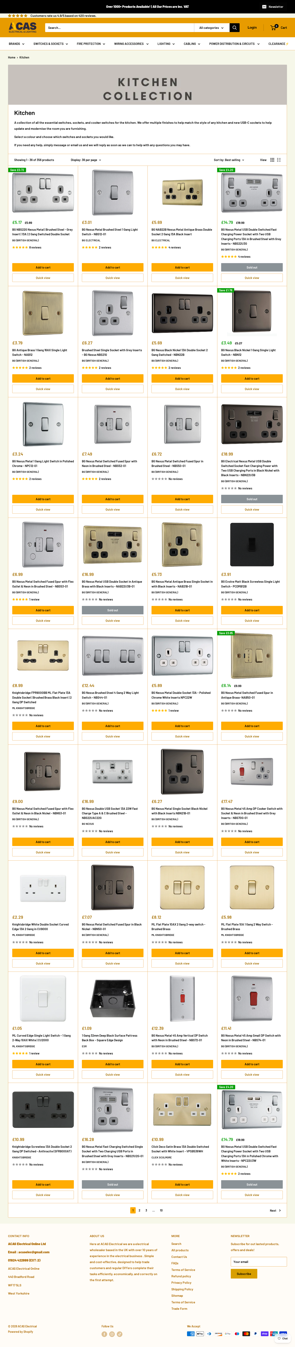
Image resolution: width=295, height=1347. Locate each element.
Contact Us (179, 1256)
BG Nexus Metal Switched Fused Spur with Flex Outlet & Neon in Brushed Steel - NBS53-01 (43, 584)
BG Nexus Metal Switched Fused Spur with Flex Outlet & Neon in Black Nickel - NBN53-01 (43, 811)
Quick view (43, 278)
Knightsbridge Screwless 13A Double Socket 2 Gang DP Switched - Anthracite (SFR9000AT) (42, 1149)
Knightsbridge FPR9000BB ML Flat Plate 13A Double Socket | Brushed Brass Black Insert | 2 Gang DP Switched (42, 697)
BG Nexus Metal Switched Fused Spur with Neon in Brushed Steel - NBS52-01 (109, 463)
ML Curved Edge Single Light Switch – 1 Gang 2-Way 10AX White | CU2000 (41, 1038)
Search (176, 1243)
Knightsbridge (21, 1157)
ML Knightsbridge (23, 708)
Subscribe (244, 1274)
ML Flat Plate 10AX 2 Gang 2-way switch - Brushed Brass (178, 926)
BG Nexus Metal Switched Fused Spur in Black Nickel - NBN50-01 (112, 926)
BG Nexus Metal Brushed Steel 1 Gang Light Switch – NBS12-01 (110, 232)
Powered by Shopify (20, 1331)
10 (161, 1210)
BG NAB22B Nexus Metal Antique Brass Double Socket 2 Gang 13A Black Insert (182, 232)
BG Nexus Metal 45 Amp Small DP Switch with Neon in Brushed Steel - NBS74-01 (251, 1038)
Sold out (252, 267)
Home (11, 57)
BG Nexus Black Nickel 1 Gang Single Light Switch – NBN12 (248, 352)
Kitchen (24, 57)
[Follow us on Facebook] (104, 1334)
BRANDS (14, 43)
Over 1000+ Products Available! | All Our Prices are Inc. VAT (147, 6)
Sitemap (177, 1295)
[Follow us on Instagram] (112, 1334)
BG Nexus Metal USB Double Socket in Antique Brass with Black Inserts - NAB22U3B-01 (112, 584)
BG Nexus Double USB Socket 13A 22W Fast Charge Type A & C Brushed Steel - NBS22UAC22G (110, 813)
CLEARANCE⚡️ (279, 43)
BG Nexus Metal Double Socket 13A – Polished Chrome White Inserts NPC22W (181, 695)
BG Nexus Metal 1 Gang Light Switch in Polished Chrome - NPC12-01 (43, 463)
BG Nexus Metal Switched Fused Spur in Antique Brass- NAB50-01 (247, 695)
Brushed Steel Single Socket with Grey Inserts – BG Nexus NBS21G (112, 352)
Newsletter (276, 6)
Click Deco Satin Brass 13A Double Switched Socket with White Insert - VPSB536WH (180, 1149)
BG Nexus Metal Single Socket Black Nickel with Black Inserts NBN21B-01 (180, 811)
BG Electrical (91, 240)
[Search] (235, 27)
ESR (84, 1046)
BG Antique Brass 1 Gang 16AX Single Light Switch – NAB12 (39, 352)
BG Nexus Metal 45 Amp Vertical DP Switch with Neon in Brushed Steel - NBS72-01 (180, 1038)
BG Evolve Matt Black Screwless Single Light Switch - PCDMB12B (250, 584)
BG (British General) (25, 240)
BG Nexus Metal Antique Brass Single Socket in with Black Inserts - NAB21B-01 (182, 584)
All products (180, 1250)
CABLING (190, 43)
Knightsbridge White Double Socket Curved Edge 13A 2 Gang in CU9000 (40, 926)
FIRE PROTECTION (89, 43)
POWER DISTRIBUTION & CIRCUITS (232, 43)
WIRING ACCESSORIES (129, 43)
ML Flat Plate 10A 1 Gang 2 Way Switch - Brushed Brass (247, 926)
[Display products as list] (279, 160)
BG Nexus (88, 823)
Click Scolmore (162, 1157)
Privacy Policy (181, 1282)
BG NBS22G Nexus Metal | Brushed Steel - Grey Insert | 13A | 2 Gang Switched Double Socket (42, 232)
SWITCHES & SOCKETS (49, 43)
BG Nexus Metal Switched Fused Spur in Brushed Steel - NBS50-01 (177, 463)
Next (273, 1210)
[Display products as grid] (272, 160)
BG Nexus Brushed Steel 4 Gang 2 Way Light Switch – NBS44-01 (110, 695)
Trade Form (179, 1308)
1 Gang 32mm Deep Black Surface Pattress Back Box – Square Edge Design (109, 1038)
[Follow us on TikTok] (119, 1334)
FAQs (174, 1263)
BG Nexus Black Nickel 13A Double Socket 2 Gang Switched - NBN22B (180, 352)
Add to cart (43, 267)
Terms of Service (183, 1270)
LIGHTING (164, 43)
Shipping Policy (182, 1289)
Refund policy (181, 1276)
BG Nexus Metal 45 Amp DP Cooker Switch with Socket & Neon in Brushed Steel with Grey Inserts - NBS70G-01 (252, 813)
